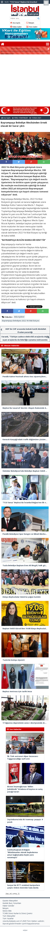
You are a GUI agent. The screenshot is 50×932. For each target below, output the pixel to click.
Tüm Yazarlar (8, 918)
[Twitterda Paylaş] (19, 162)
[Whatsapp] (44, 162)
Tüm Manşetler (9, 916)
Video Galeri (17, 27)
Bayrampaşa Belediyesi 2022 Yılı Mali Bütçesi (20, 320)
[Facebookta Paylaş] (6, 162)
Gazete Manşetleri (10, 900)
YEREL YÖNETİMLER (21, 118)
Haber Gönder (8, 905)
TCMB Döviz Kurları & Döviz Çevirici (17, 913)
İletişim (31, 23)
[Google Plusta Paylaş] (31, 162)
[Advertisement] (25, 80)
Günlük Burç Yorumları (12, 903)
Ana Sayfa (16, 23)
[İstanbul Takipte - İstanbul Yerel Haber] (25, 9)
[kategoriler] (47, 44)
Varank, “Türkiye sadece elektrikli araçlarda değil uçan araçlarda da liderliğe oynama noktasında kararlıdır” (25, 339)
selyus (25, 930)
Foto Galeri (33, 27)
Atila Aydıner (19, 317)
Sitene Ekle (7, 911)
